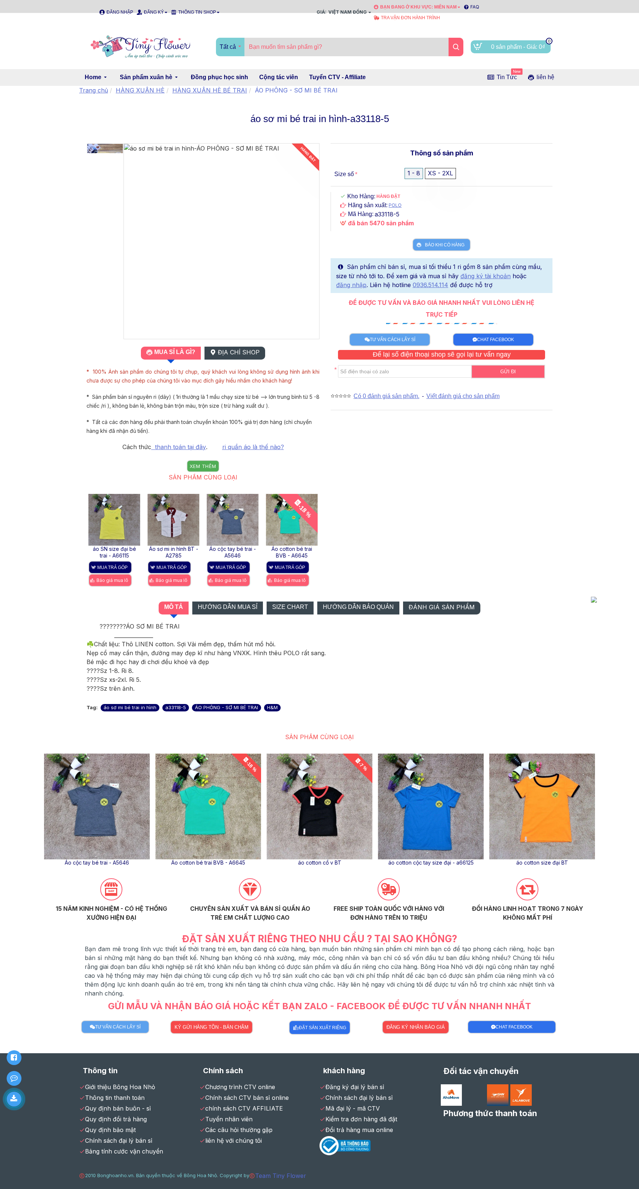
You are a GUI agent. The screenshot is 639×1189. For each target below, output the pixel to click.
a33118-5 (175, 707)
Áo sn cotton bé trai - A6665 (344, 862)
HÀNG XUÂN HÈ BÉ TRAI (209, 90)
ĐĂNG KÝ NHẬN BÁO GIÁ (415, 1027)
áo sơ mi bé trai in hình (130, 707)
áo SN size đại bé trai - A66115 (456, 862)
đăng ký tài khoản (485, 276)
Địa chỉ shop (239, 352)
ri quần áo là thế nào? (253, 447)
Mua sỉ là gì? (174, 352)
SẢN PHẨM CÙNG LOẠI (203, 477)
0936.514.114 (430, 285)
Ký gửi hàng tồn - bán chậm (211, 1027)
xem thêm (203, 466)
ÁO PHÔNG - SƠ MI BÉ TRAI (226, 707)
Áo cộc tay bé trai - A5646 (120, 552)
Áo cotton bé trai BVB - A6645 (179, 552)
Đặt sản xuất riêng (322, 1027)
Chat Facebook (495, 339)
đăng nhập (351, 285)
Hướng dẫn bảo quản (358, 607)
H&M (272, 707)
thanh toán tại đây (178, 447)
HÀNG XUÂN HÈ (140, 90)
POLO (395, 205)
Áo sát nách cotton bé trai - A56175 (233, 862)
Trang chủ (93, 90)
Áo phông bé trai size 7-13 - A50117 (122, 862)
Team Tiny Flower (280, 1175)
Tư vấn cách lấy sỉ (392, 339)
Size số (344, 174)
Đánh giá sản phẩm (442, 607)
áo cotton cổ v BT (238, 549)
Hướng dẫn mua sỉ (227, 607)
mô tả (173, 607)
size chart (290, 607)
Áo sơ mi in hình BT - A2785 (567, 862)
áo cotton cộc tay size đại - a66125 (297, 552)
